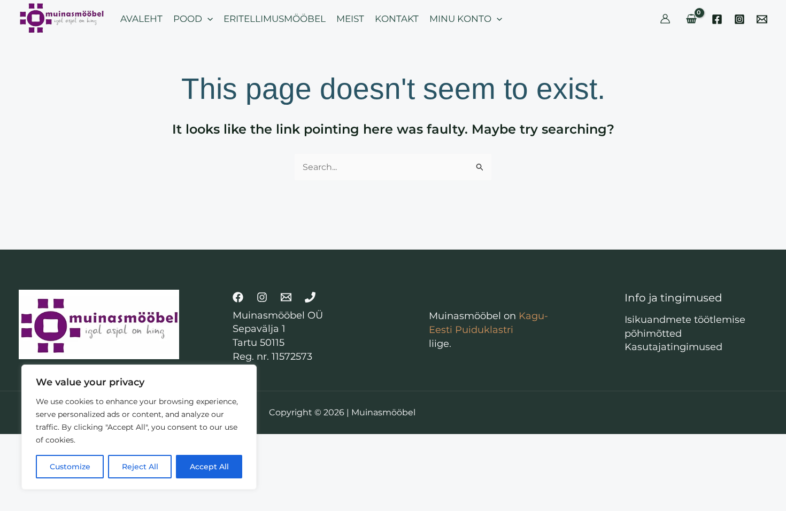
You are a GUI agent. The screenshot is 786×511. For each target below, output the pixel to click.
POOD (187, 18)
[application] (207, 18)
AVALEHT (141, 18)
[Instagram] (739, 19)
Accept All (209, 466)
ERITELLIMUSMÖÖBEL (275, 18)
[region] (139, 427)
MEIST (350, 18)
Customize (70, 466)
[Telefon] (310, 297)
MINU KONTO (460, 18)
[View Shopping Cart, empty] (691, 19)
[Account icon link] (665, 18)
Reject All (140, 466)
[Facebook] (717, 19)
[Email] (762, 19)
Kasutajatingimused (673, 347)
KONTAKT (397, 18)
